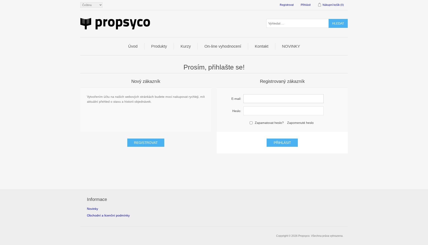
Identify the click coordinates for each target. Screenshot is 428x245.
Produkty (159, 46)
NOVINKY (291, 46)
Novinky (92, 208)
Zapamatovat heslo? (269, 123)
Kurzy (186, 46)
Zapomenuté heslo (300, 123)
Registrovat (287, 4)
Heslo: (236, 111)
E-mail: (236, 98)
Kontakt (261, 46)
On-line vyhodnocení (222, 46)
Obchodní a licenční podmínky (108, 215)
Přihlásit (306, 4)
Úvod (133, 46)
